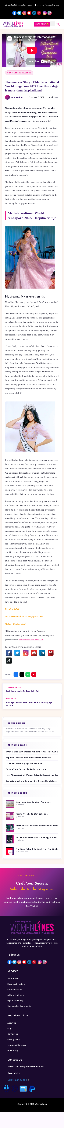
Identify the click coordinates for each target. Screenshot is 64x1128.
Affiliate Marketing (15, 995)
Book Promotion (14, 989)
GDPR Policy (12, 1050)
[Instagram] (25, 653)
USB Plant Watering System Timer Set (24, 763)
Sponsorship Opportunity (19, 1006)
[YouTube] (34, 653)
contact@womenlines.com (31, 639)
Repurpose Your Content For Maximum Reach (28, 757)
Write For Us (13, 978)
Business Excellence (20, 73)
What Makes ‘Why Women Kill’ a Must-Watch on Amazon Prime (32, 751)
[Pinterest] (50, 653)
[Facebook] (9, 653)
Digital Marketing (15, 1000)
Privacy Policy (13, 1039)
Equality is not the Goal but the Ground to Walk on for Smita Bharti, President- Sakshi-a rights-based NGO (32, 781)
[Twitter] (17, 653)
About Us (11, 1023)
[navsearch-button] (58, 24)
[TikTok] (9, 660)
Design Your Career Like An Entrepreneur (26, 769)
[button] (52, 23)
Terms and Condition (16, 1045)
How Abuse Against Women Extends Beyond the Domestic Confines (32, 775)
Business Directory (16, 984)
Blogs (10, 1028)
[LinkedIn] (42, 653)
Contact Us (12, 1034)
